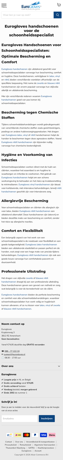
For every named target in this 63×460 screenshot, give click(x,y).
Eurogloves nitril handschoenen (16, 142)
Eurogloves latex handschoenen (41, 244)
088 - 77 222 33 (12, 351)
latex (51, 76)
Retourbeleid (25, 445)
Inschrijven (46, 418)
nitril (7, 79)
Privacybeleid (11, 445)
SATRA (31, 448)
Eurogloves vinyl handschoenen (34, 184)
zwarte (40, 83)
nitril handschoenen (21, 308)
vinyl (57, 76)
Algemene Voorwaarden (44, 445)
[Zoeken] (58, 15)
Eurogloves (11, 135)
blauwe (51, 83)
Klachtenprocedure (46, 448)
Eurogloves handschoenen (14, 69)
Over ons (19, 442)
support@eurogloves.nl (14, 354)
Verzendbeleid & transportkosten (40, 442)
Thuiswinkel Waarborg (15, 448)
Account (38, 451)
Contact (8, 442)
